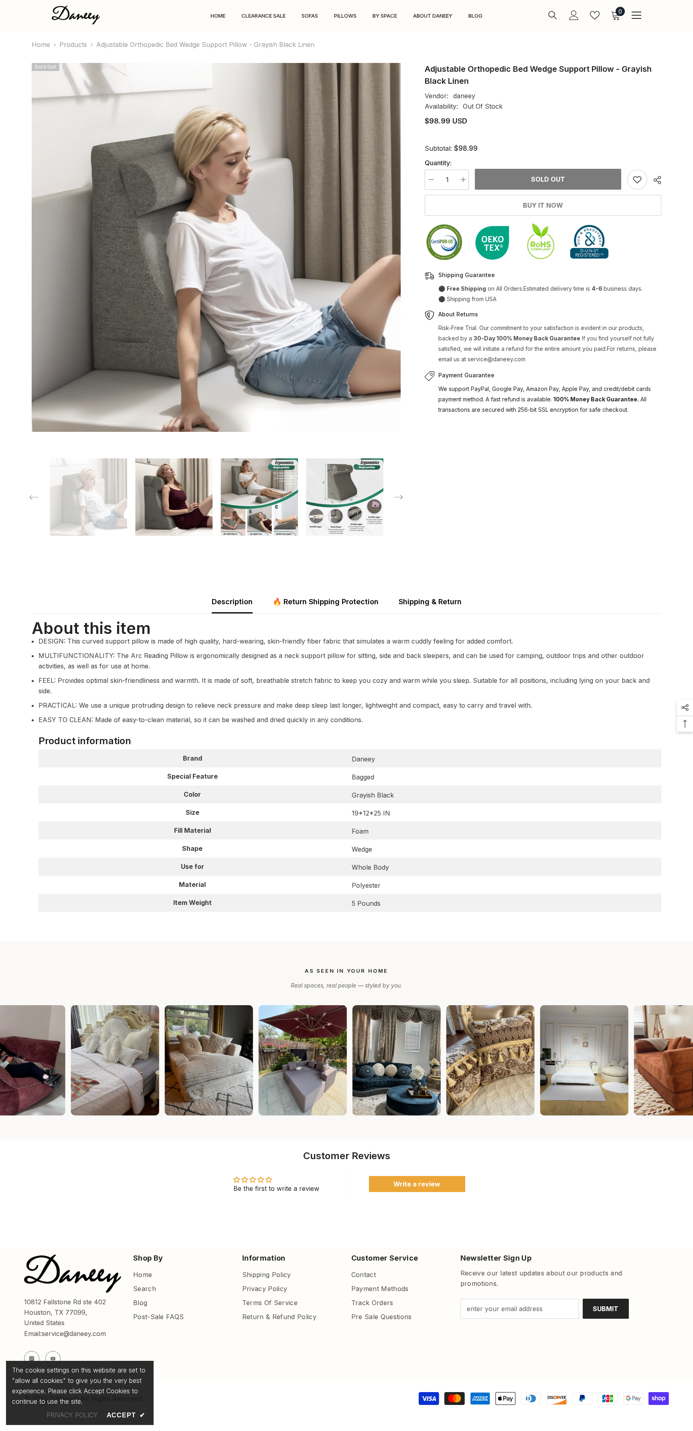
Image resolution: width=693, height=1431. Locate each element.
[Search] (552, 15)
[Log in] (574, 15)
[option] (216, 247)
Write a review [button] (416, 1184)
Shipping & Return (430, 601)
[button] (34, 497)
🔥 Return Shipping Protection (326, 601)
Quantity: (438, 163)
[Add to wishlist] (637, 180)
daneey (464, 96)
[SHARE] (654, 180)
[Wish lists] (595, 15)
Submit (605, 1309)
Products (73, 44)
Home (41, 44)
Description (232, 601)
